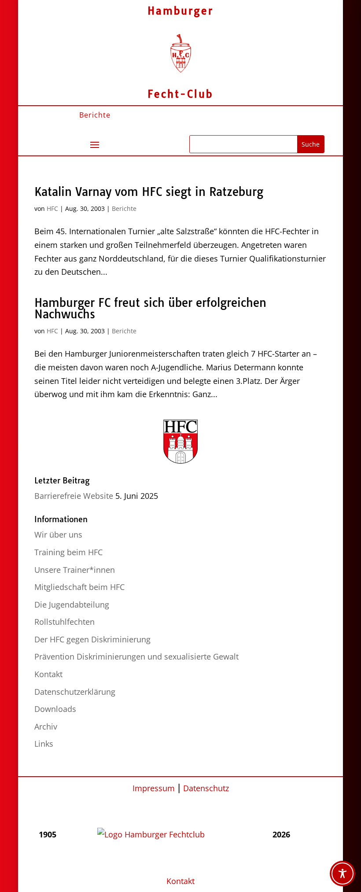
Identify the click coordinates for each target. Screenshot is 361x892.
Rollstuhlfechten (64, 621)
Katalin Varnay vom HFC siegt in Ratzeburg (148, 191)
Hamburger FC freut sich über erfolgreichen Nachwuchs (150, 308)
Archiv (45, 726)
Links (43, 743)
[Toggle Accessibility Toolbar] (342, 873)
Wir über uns (58, 534)
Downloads (55, 709)
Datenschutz (206, 788)
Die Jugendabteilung (71, 604)
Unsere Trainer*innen (74, 569)
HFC (52, 208)
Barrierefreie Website (73, 495)
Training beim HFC (68, 552)
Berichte (124, 208)
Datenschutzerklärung (74, 691)
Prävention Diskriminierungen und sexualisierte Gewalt (136, 656)
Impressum (154, 788)
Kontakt (48, 674)
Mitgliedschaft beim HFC (79, 587)
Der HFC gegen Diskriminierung (92, 639)
